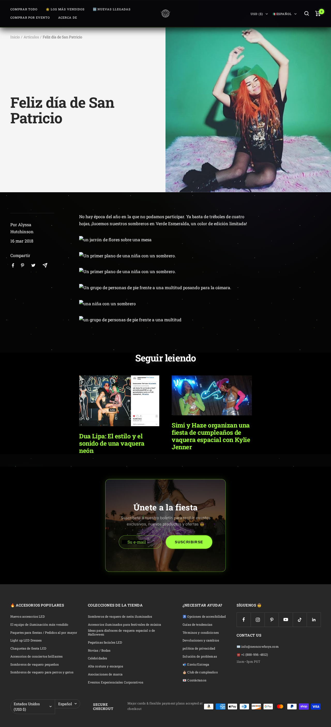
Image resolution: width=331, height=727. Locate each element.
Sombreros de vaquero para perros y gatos (41, 672)
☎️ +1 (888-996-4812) (252, 655)
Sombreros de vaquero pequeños (34, 664)
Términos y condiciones (201, 633)
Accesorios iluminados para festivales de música (124, 624)
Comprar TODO (23, 9)
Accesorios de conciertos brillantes (36, 656)
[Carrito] (318, 13)
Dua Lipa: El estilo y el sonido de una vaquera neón (112, 443)
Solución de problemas (200, 656)
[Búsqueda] (306, 13)
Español (65, 703)
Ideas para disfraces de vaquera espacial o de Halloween (121, 633)
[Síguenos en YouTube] (286, 619)
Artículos (31, 36)
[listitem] (13, 265)
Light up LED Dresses (26, 640)
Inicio (15, 36)
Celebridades (97, 658)
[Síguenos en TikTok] (300, 619)
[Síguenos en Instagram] (258, 619)
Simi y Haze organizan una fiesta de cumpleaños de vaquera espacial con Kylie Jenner (211, 436)
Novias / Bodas (99, 650)
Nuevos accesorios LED (27, 616)
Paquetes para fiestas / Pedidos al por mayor (43, 633)
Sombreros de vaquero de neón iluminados (120, 616)
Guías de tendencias (197, 624)
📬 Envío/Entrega (196, 664)
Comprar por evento (30, 17)
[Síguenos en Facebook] (244, 619)
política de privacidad (199, 648)
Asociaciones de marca (105, 674)
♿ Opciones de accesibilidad (204, 616)
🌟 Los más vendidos (65, 9)
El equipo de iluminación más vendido (39, 624)
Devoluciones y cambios (201, 640)
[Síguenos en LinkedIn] (314, 619)
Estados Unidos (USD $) (27, 706)
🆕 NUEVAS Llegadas (112, 9)
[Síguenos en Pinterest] (272, 619)
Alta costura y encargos (105, 666)
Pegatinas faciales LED (105, 642)
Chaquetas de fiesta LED (28, 648)
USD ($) (257, 14)
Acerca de (67, 17)
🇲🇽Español (282, 14)
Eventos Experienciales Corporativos (115, 682)
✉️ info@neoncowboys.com (258, 646)
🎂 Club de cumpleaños (200, 672)
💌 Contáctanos (194, 680)
